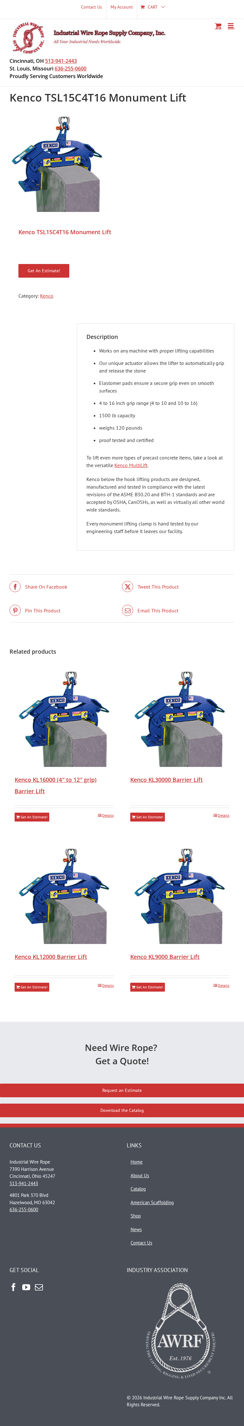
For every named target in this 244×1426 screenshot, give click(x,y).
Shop (136, 1216)
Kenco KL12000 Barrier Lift (51, 957)
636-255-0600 (70, 68)
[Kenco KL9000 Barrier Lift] (179, 896)
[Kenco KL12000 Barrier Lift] (64, 896)
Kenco (46, 296)
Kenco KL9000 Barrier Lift (165, 957)
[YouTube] (26, 1287)
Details (108, 815)
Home (137, 1162)
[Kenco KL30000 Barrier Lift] (179, 719)
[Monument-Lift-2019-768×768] (122, 164)
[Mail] (39, 1287)
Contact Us (141, 1243)
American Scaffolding (152, 1202)
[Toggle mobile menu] (231, 25)
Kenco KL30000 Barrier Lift (166, 779)
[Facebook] (13, 1287)
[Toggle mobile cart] (218, 25)
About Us (140, 1175)
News (136, 1229)
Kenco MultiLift (130, 465)
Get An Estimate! (44, 271)
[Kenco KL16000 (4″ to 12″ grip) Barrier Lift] (64, 719)
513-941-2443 (61, 60)
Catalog (138, 1189)
